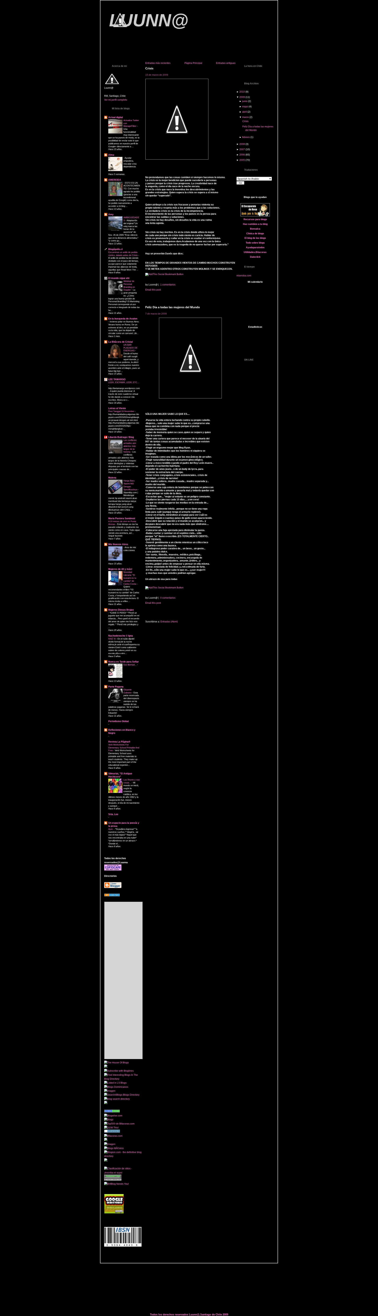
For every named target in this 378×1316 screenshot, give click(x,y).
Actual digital (115, 117)
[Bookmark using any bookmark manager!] (164, 274)
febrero (246, 137)
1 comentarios (167, 284)
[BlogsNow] (112, 1107)
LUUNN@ (148, 20)
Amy (111, 214)
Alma (111, 155)
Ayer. (111, 829)
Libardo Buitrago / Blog (121, 437)
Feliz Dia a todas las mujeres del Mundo (172, 307)
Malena (112, 477)
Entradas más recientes (157, 63)
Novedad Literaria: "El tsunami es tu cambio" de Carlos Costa (130, 578)
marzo (245, 117)
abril (244, 111)
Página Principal (193, 63)
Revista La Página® (119, 741)
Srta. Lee (113, 814)
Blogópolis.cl (115, 249)
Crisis (149, 68)
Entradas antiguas (225, 63)
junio (244, 101)
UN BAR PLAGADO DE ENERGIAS (130, 348)
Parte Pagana (115, 686)
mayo (245, 106)
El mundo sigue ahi (118, 278)
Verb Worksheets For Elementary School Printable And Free (123, 748)
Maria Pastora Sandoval (121, 518)
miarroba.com (243, 275)
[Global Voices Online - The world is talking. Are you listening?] (112, 1111)
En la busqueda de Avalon (122, 318)
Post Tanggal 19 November (121, 411)
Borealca (255, 228)
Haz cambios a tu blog (255, 224)
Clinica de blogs (255, 233)
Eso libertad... (130, 665)
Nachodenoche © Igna (120, 635)
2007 (242, 149)
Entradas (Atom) (169, 621)
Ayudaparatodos (255, 247)
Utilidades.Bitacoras (255, 252)
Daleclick (255, 257)
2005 (242, 160)
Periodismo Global (118, 721)
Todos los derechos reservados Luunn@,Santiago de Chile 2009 (189, 1314)
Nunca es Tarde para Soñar (123, 661)
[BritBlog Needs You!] (116, 1184)
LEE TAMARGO (116, 379)
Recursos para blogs (255, 219)
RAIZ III (112, 639)
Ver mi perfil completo (115, 99)
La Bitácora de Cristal (120, 342)
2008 (242, 144)
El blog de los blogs (255, 238)
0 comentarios (167, 597)
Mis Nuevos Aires (118, 544)
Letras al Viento (117, 408)
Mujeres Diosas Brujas (121, 609)
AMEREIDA (114, 180)
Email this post (153, 289)
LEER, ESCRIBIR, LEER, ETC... (123, 382)
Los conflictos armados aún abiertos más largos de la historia (130, 446)
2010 (242, 91)
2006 (242, 154)
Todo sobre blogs (255, 242)
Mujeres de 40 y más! (120, 569)
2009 (242, 97)
